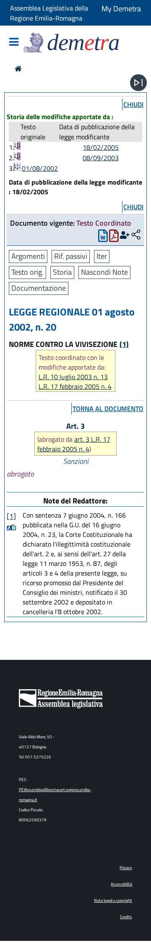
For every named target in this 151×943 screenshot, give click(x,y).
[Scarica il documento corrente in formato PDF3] (114, 237)
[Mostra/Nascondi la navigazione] (13, 42)
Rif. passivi (70, 256)
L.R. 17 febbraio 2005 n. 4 (75, 386)
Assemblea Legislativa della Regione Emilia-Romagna (49, 13)
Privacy (126, 868)
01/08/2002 (40, 168)
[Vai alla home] (18, 68)
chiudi (133, 104)
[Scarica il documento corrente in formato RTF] (103, 237)
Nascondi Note (104, 272)
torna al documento (108, 409)
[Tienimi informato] (125, 235)
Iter (101, 256)
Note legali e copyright (113, 900)
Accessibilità (121, 884)
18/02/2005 (101, 147)
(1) (124, 344)
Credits (126, 917)
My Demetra (121, 8)
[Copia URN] (136, 235)
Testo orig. (27, 272)
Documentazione (38, 288)
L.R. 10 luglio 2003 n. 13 (73, 377)
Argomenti (28, 256)
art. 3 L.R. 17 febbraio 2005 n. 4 (73, 444)
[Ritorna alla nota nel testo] (9, 527)
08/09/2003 (101, 158)
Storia (62, 272)
